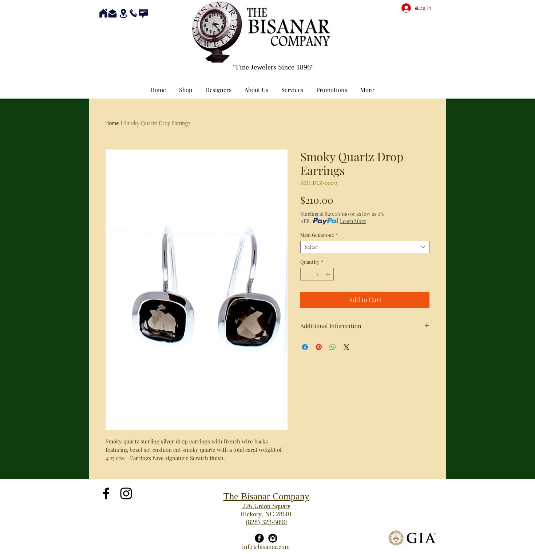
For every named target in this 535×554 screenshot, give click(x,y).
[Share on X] (346, 347)
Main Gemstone (319, 235)
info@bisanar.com (266, 546)
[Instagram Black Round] (272, 538)
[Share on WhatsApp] (332, 347)
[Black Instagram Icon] (126, 493)
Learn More (353, 221)
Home (112, 123)
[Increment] (328, 274)
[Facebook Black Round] (259, 538)
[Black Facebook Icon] (106, 493)
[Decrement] (305, 274)
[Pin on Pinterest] (318, 347)
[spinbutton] (317, 274)
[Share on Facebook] (305, 347)
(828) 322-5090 (266, 522)
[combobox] (364, 247)
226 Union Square (266, 506)
